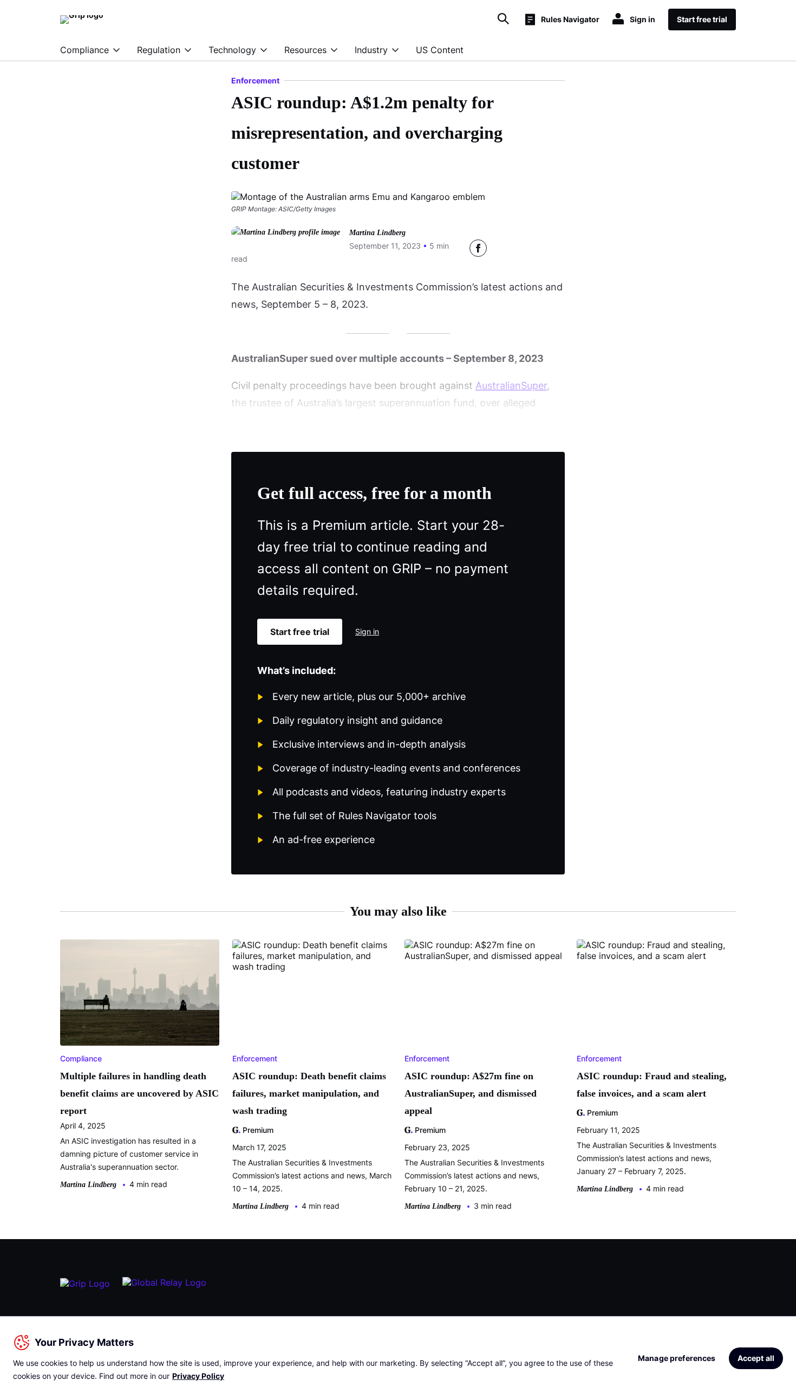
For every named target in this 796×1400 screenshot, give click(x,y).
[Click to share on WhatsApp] (556, 248)
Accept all (756, 1358)
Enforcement (255, 80)
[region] (398, 1358)
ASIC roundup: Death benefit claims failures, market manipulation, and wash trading (309, 1093)
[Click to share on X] (504, 248)
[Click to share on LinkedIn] (530, 248)
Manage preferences (677, 1358)
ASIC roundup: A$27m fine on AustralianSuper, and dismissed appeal (470, 1093)
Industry (371, 49)
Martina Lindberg (377, 233)
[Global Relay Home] (164, 1287)
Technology (232, 49)
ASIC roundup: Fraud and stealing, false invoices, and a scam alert (652, 1085)
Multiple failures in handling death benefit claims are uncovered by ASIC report (139, 1093)
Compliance (84, 49)
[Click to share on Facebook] (478, 248)
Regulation (158, 49)
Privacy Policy (198, 1375)
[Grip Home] (85, 1288)
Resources (305, 49)
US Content (440, 49)
